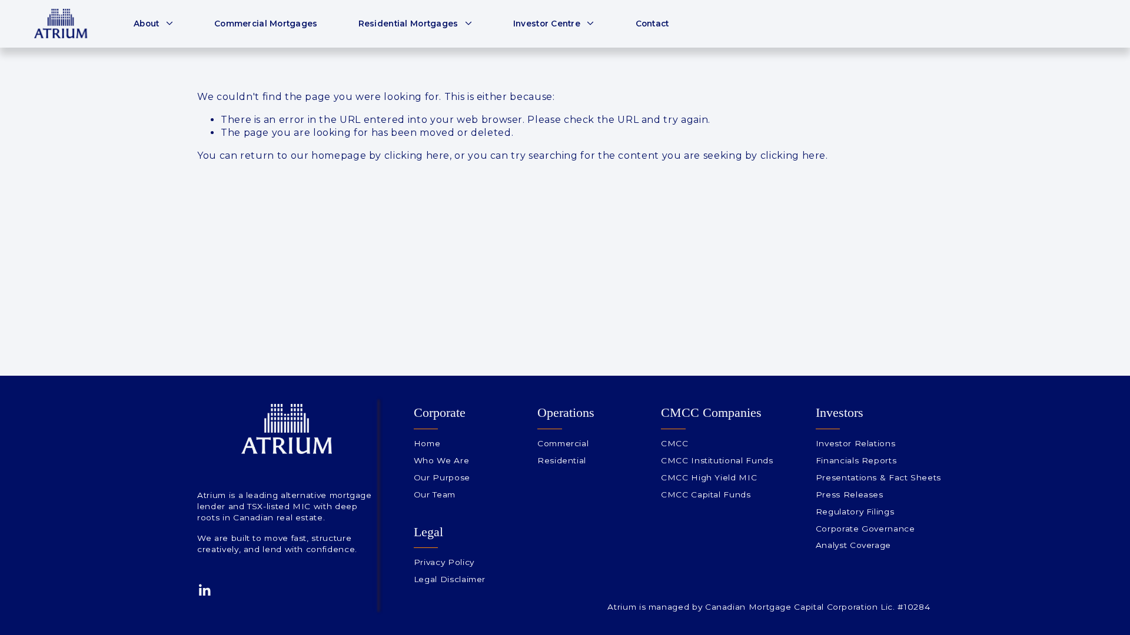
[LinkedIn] (204, 590)
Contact (652, 23)
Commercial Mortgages (265, 23)
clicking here (417, 155)
